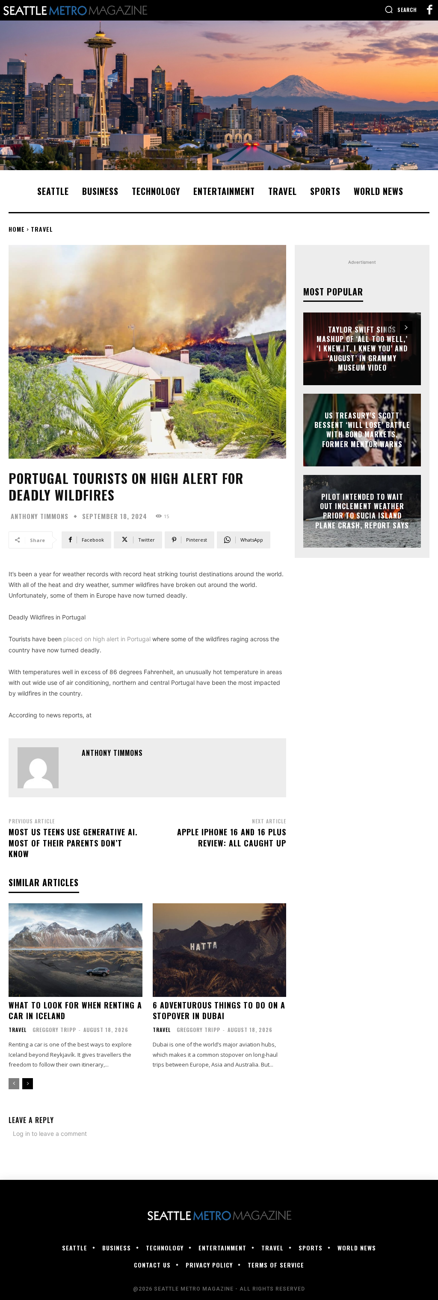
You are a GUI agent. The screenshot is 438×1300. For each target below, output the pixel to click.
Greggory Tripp (54, 1029)
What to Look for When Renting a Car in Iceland (75, 1010)
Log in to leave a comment (50, 1133)
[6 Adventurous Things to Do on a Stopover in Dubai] (220, 950)
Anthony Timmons (39, 516)
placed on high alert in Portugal (107, 639)
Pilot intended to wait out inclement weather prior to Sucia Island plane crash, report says (362, 511)
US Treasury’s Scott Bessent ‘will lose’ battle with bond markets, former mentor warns (362, 429)
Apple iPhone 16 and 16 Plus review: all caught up (231, 837)
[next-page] (27, 1083)
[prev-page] (14, 1083)
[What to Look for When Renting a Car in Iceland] (75, 950)
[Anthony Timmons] (45, 767)
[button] (401, 9)
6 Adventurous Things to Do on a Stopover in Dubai (219, 1010)
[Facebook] (429, 10)
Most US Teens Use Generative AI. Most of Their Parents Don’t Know (73, 842)
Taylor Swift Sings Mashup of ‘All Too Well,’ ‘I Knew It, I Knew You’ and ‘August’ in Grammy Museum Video (362, 348)
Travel (42, 228)
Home (17, 228)
